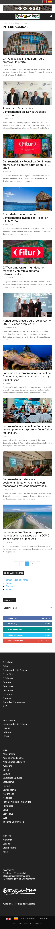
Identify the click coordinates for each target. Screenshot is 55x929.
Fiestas (6, 785)
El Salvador (8, 678)
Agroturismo (9, 753)
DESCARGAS (17, 923)
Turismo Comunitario (13, 821)
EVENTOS (27, 923)
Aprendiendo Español (13, 757)
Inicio (5, 23)
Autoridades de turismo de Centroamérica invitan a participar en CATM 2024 (25, 218)
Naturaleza (8, 793)
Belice (6, 666)
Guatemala (8, 686)
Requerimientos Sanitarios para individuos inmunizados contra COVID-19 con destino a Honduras (26, 535)
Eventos (9, 586)
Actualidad (8, 662)
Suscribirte (45, 641)
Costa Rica (8, 674)
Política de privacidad (25, 904)
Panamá (7, 698)
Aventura (7, 765)
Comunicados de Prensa (16, 580)
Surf (5, 817)
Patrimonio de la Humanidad (17, 801)
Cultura (6, 773)
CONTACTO (38, 923)
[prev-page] (16, 563)
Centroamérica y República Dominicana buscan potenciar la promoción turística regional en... (27, 429)
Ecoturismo (8, 781)
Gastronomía (9, 789)
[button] (4, 16)
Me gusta (46, 618)
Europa (8, 583)
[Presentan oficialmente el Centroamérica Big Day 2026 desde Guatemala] (27, 93)
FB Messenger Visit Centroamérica (19, 879)
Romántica (8, 805)
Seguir (47, 624)
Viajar (5, 749)
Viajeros (7, 835)
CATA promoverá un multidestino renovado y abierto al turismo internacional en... (23, 271)
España (6, 843)
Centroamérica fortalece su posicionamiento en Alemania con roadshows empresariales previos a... (26, 483)
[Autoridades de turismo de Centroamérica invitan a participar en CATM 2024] (27, 199)
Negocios (7, 797)
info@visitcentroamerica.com (16, 876)
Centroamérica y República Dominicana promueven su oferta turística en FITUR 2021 (27, 165)
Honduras (8, 690)
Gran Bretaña (9, 847)
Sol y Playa (8, 813)
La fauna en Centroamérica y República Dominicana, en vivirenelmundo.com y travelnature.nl (27, 376)
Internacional (14, 23)
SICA (5, 706)
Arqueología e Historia (14, 761)
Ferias (8, 589)
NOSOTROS (44, 919)
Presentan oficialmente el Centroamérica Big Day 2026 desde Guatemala (24, 112)
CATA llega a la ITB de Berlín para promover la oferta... (23, 60)
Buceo (6, 769)
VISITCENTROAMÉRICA (29, 919)
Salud (5, 809)
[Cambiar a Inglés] (44, 2)
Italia (5, 851)
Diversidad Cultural (12, 777)
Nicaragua (8, 694)
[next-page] (38, 563)
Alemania (7, 839)
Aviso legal (8, 904)
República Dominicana (14, 702)
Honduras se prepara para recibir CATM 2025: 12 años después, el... (27, 322)
